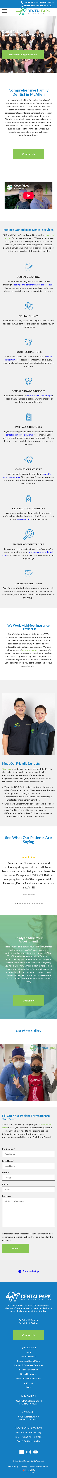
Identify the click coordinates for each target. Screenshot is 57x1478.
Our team (6, 769)
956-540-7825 (28, 1322)
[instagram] (28, 1452)
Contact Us (28, 153)
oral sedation (23, 519)
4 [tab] (22, 903)
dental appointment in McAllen (37, 978)
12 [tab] (42, 903)
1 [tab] (15, 903)
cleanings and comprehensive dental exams (33, 284)
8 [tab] (32, 903)
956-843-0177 (28, 1320)
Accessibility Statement (39, 1467)
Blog (28, 1387)
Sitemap (24, 1467)
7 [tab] (29, 903)
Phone (6, 1172)
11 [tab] (39, 903)
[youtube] (35, 1452)
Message (6, 1196)
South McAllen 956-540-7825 (39, 2)
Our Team (28, 1382)
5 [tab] (25, 903)
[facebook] (21, 1452)
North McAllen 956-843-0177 (39, 5)
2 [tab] (17, 903)
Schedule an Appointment (23, 54)
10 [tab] (37, 903)
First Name (9, 1149)
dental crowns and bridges (39, 395)
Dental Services (28, 1356)
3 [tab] (20, 903)
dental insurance (30, 650)
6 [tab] (27, 903)
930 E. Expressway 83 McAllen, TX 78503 (28, 1418)
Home (28, 1352)
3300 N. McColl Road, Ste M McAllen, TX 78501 (29, 1402)
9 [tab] (34, 903)
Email (6, 1184)
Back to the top (31, 1271)
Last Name (9, 1160)
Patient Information (28, 1369)
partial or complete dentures (19, 434)
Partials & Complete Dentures (28, 1365)
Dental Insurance (28, 1374)
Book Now (28, 1000)
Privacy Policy (13, 1467)
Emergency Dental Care (28, 1361)
